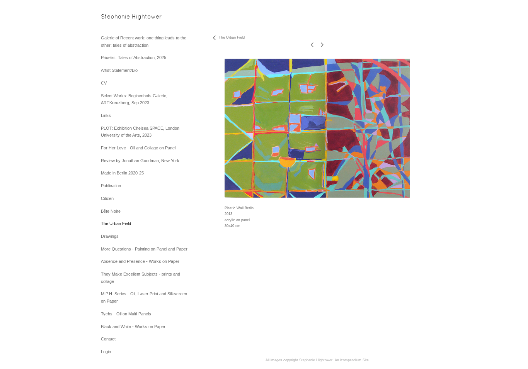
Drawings (110, 236)
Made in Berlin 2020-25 (122, 173)
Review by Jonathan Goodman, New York (140, 160)
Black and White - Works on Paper (133, 326)
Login (106, 351)
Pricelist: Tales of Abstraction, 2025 (133, 57)
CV (104, 83)
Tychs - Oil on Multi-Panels (126, 313)
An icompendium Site (352, 360)
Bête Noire (111, 211)
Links (106, 115)
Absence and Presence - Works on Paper (140, 261)
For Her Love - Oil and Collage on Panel (138, 148)
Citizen (107, 198)
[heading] (120, 17)
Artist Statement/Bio (119, 70)
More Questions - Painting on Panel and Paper (144, 249)
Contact (108, 339)
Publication (111, 185)
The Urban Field (116, 223)
